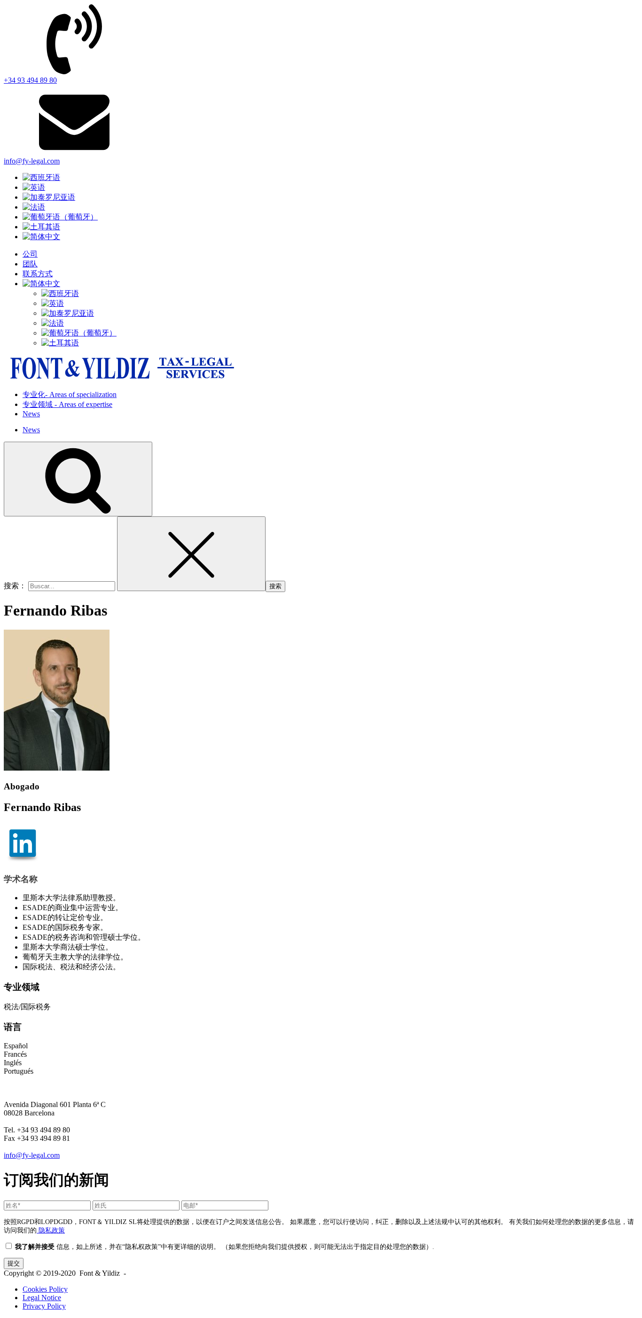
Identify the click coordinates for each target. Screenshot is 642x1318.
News (31, 414)
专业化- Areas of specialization (70, 394)
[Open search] (78, 479)
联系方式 (38, 274)
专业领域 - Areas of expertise (67, 404)
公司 (30, 254)
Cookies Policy (45, 1289)
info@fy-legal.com (32, 1155)
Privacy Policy (44, 1306)
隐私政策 (51, 1230)
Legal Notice (42, 1298)
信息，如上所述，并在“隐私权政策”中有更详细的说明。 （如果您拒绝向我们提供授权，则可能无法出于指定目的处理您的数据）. (223, 1246)
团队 (30, 264)
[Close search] (191, 553)
